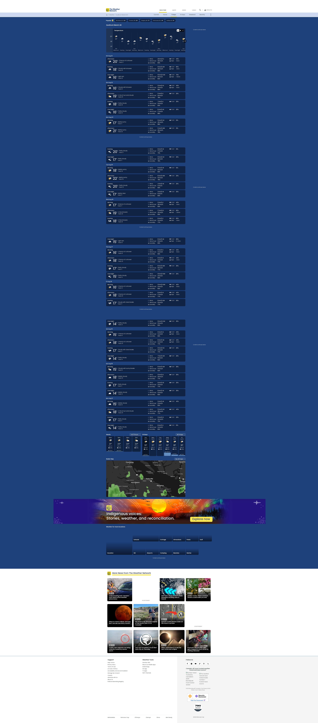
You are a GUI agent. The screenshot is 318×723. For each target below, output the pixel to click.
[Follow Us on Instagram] (191, 664)
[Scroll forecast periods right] (184, 41)
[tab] (178, 30)
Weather (111, 15)
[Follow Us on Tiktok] (200, 664)
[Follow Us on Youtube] (196, 664)
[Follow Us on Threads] (204, 664)
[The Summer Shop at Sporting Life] (205, 548)
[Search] (200, 10)
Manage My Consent (114, 673)
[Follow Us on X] (208, 664)
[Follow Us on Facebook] (187, 664)
